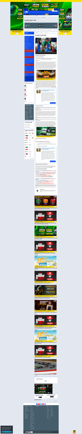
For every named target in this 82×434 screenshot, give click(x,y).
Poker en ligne (48, 414)
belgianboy (26, 95)
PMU (51, 414)
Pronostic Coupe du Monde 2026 (27, 107)
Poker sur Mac (48, 418)
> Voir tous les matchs (55, 407)
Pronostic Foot (28, 105)
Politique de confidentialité (26, 424)
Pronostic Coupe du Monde (32, 423)
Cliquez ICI (54, 192)
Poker (30, 14)
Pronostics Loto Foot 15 (27, 114)
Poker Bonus (48, 417)
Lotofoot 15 (31, 416)
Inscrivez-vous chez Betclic (39, 186)
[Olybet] (29, 149)
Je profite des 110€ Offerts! (52, 106)
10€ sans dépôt (42, 14)
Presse (25, 418)
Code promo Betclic (32, 429)
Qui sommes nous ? (27, 416)
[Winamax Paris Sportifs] (29, 133)
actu (39, 14)
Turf (32, 14)
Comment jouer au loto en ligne (27, 117)
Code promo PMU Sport (32, 430)
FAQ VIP (25, 425)
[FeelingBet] (29, 154)
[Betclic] (29, 138)
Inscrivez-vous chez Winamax (39, 178)
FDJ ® (34, 14)
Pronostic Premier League (31, 109)
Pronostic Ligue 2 (31, 108)
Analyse (37, 32)
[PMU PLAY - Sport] (29, 136)
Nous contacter (26, 415)
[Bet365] (29, 147)
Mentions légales (26, 422)
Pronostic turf (52, 416)
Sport (27, 14)
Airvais (25, 99)
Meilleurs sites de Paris (29, 130)
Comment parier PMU (52, 421)
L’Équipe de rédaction (27, 417)
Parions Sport (31, 414)
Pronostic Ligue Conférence (27, 113)
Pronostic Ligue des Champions (32, 425)
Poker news (48, 416)
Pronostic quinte (52, 417)
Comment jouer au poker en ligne (31, 117)
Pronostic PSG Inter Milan (30, 107)
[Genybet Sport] (29, 152)
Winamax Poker (48, 421)
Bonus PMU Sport (31, 115)
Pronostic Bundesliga (30, 110)
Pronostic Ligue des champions (27, 111)
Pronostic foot (32, 418)
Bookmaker (31, 417)
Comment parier (32, 426)
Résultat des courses (52, 419)
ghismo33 (26, 86)
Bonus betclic (27, 115)
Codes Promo (26, 414)
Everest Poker (48, 423)
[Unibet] (29, 140)
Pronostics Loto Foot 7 (30, 113)
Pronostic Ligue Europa (30, 111)
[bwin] (29, 142)
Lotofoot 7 (31, 415)
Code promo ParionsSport (31, 432)
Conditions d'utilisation (26, 421)
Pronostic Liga (27, 110)
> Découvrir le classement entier (31, 102)
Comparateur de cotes (32, 427)
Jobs (25, 419)
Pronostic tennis (32, 419)
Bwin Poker (48, 424)
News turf (52, 422)
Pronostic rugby (32, 420)
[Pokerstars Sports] (29, 145)
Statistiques (41, 32)
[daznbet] (29, 156)
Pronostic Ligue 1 (27, 108)
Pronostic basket (32, 421)
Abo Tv (37, 14)
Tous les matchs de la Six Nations (54, 30)
